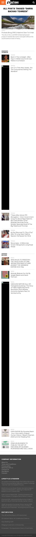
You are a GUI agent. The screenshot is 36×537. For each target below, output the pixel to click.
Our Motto (5, 471)
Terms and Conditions (9, 464)
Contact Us (5, 469)
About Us (5, 462)
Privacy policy (6, 466)
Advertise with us (7, 468)
